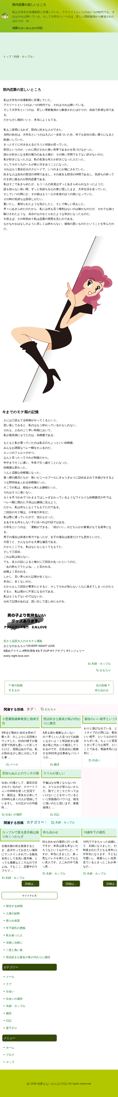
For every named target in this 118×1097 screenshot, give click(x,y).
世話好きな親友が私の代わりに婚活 (28, 957)
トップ (7, 56)
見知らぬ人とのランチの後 (20, 773)
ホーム (10, 1047)
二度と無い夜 (14, 950)
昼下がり (11, 1028)
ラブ (9, 984)
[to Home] (5, 17)
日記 (9, 1020)
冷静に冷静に (14, 942)
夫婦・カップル (101, 663)
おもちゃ (105, 670)
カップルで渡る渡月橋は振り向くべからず (20, 834)
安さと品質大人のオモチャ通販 (23, 641)
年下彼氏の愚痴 (15, 928)
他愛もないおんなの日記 (27, 28)
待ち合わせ (50, 832)
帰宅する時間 (14, 906)
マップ (10, 1062)
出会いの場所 (14, 998)
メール (10, 976)
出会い (10, 991)
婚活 (9, 1013)
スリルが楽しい (54, 773)
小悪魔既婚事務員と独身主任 (20, 721)
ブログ (10, 1054)
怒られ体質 (13, 920)
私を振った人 (14, 935)
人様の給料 (13, 913)
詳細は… (30, 883)
